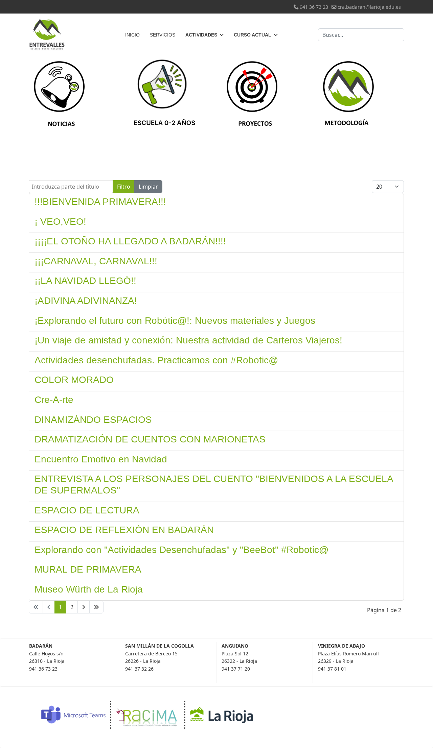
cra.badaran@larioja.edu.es (369, 7)
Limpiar (148, 186)
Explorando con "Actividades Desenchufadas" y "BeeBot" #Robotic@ (181, 550)
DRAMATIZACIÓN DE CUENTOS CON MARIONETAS (150, 439)
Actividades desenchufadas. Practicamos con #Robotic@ (156, 360)
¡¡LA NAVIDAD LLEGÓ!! (85, 280)
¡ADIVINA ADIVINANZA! (86, 300)
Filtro (123, 186)
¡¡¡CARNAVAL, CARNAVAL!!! (96, 261)
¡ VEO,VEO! (60, 221)
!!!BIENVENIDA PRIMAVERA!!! (100, 201)
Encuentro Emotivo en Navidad (101, 459)
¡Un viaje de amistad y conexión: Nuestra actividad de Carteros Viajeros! (188, 340)
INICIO (132, 35)
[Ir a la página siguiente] (83, 607)
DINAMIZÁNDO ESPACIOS (93, 419)
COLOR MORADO (74, 380)
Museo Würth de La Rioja (89, 589)
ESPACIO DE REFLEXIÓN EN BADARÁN (124, 530)
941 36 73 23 (314, 7)
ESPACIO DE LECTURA (87, 510)
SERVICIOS (162, 35)
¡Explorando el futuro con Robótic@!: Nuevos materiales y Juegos (175, 320)
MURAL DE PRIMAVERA (88, 569)
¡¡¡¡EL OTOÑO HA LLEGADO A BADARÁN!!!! (130, 241)
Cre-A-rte (54, 399)
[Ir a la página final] (96, 607)
